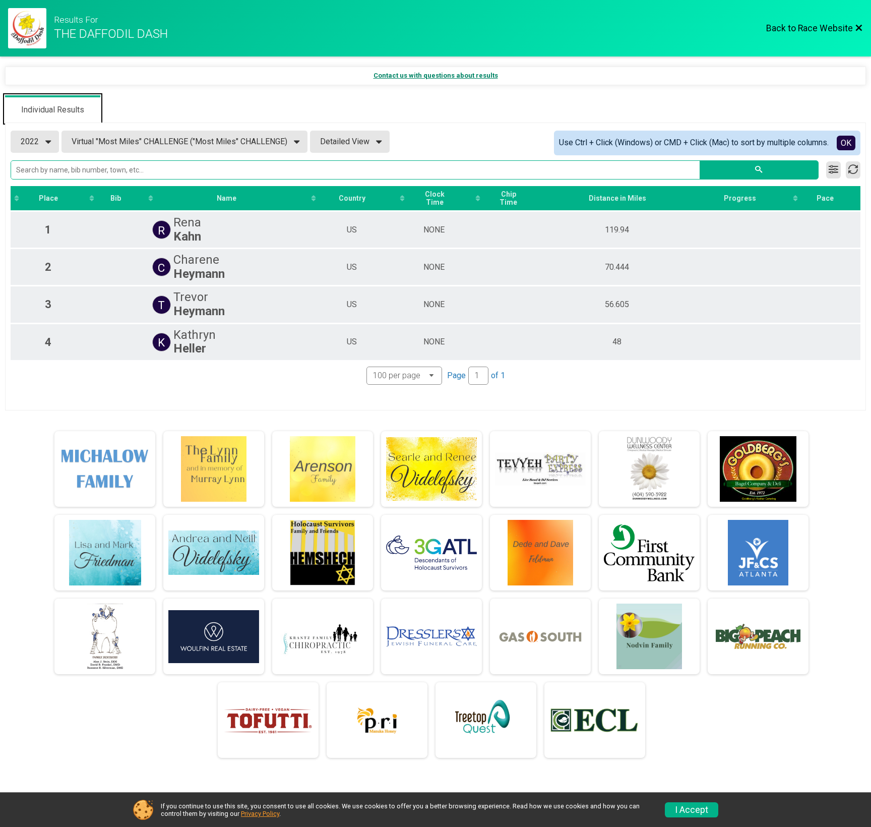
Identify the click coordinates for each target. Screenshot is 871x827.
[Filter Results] (833, 170)
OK (846, 143)
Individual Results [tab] (52, 109)
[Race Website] (31, 28)
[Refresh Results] (853, 170)
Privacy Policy (260, 813)
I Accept (691, 810)
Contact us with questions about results (436, 75)
